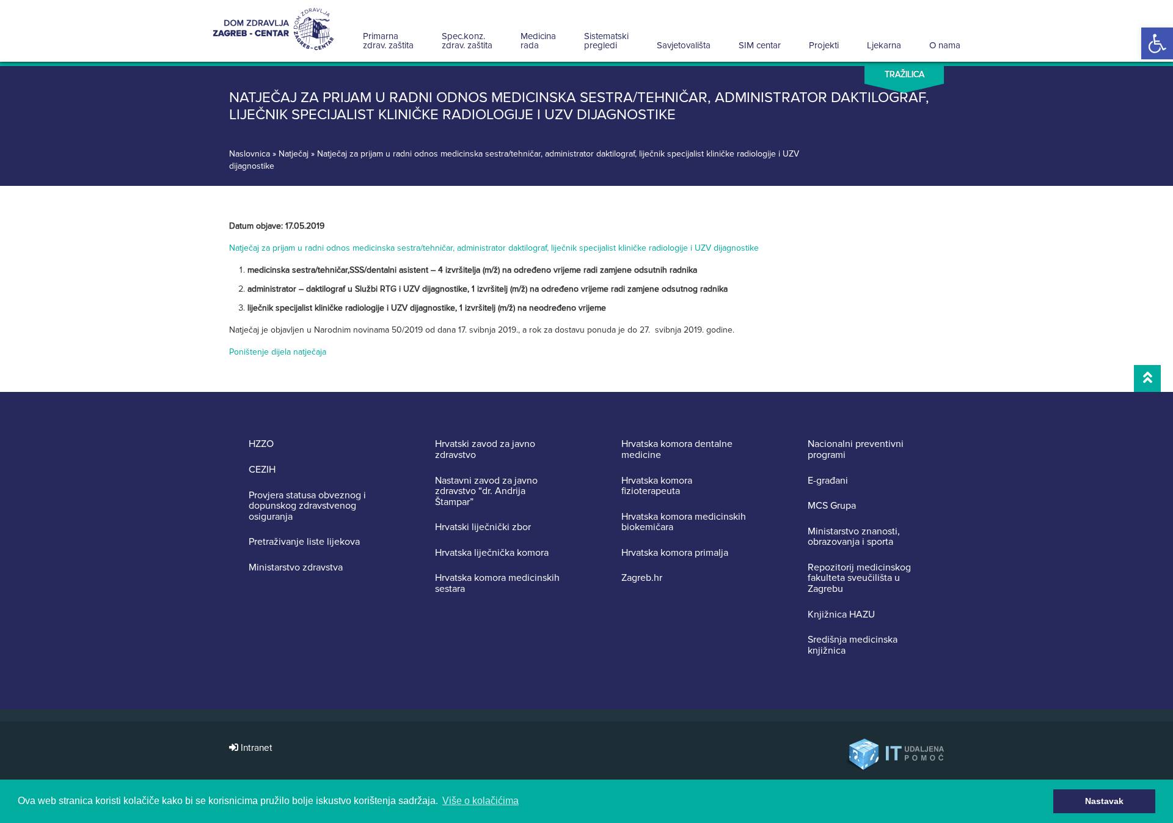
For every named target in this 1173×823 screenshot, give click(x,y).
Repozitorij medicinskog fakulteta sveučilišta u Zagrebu (859, 579)
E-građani (828, 481)
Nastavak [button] (1104, 801)
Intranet (255, 748)
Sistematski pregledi (606, 41)
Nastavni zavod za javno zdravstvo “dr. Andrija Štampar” (486, 492)
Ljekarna (884, 45)
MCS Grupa (832, 506)
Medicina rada (538, 41)
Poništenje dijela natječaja (279, 352)
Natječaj (294, 154)
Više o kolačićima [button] (480, 800)
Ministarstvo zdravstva (296, 568)
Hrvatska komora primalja (674, 553)
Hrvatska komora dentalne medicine (677, 449)
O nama (944, 45)
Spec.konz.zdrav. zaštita (467, 41)
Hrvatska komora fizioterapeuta (656, 486)
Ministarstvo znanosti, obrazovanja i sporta (854, 537)
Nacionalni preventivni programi (856, 449)
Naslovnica (249, 154)
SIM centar (760, 45)
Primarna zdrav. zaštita (388, 41)
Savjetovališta (684, 45)
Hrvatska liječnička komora (492, 553)
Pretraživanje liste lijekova (304, 542)
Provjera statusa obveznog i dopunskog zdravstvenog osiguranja (307, 506)
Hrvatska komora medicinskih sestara (497, 583)
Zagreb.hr (641, 578)
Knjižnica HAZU (841, 615)
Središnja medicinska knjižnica (852, 645)
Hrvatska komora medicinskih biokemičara (683, 522)
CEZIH (262, 470)
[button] (1157, 43)
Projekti (824, 45)
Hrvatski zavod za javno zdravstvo (485, 449)
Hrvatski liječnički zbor (483, 527)
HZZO (261, 444)
